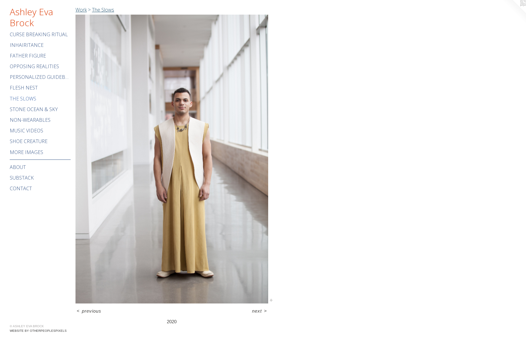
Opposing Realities (34, 66)
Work (81, 9)
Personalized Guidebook (40, 77)
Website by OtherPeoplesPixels (38, 330)
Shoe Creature (28, 141)
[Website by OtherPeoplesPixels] (514, 12)
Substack (22, 177)
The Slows (23, 98)
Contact (21, 188)
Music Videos (26, 130)
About (18, 167)
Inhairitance (27, 45)
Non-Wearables (30, 120)
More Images (26, 152)
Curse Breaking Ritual (39, 34)
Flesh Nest (24, 87)
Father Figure (28, 55)
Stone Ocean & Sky (34, 109)
